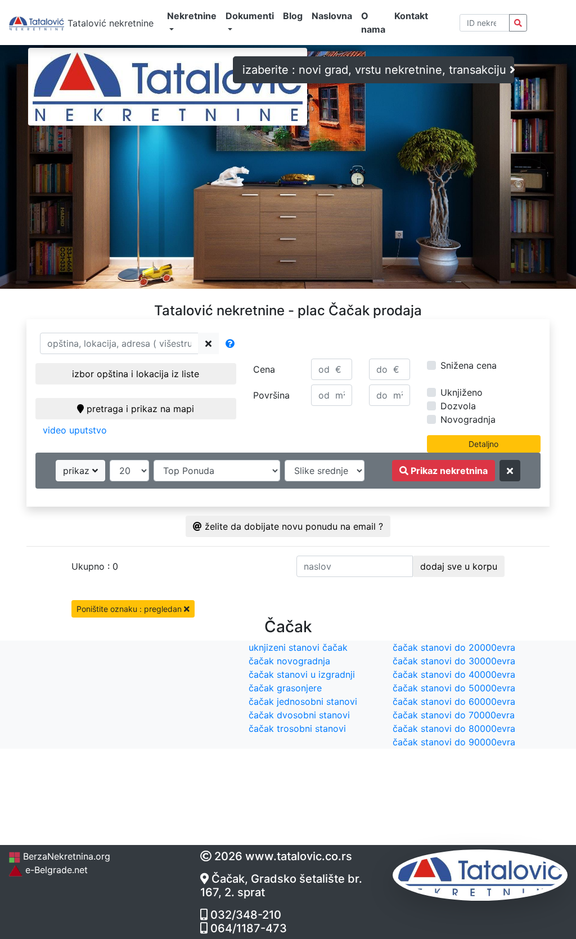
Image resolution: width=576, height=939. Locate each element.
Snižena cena (468, 365)
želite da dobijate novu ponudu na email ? (292, 526)
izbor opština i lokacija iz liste (135, 373)
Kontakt (411, 15)
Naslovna (332, 15)
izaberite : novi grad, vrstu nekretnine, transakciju (376, 70)
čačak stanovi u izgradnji (302, 674)
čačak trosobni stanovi (297, 728)
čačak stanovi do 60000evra (454, 701)
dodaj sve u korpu (458, 566)
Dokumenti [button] (250, 15)
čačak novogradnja (289, 661)
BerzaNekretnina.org (65, 856)
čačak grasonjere (285, 688)
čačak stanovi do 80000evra (454, 728)
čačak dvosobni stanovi (299, 715)
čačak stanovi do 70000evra (454, 715)
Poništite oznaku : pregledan (130, 609)
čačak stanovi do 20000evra (454, 647)
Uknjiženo (461, 392)
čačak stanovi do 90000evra (454, 742)
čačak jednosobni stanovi (303, 701)
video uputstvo (75, 430)
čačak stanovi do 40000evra (454, 674)
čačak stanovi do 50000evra (454, 688)
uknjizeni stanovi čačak (298, 647)
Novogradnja (468, 419)
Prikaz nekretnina (448, 470)
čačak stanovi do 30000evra (454, 661)
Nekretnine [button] (192, 15)
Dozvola (458, 406)
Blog (293, 15)
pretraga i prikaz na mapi (139, 408)
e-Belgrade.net (55, 869)
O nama (373, 22)
